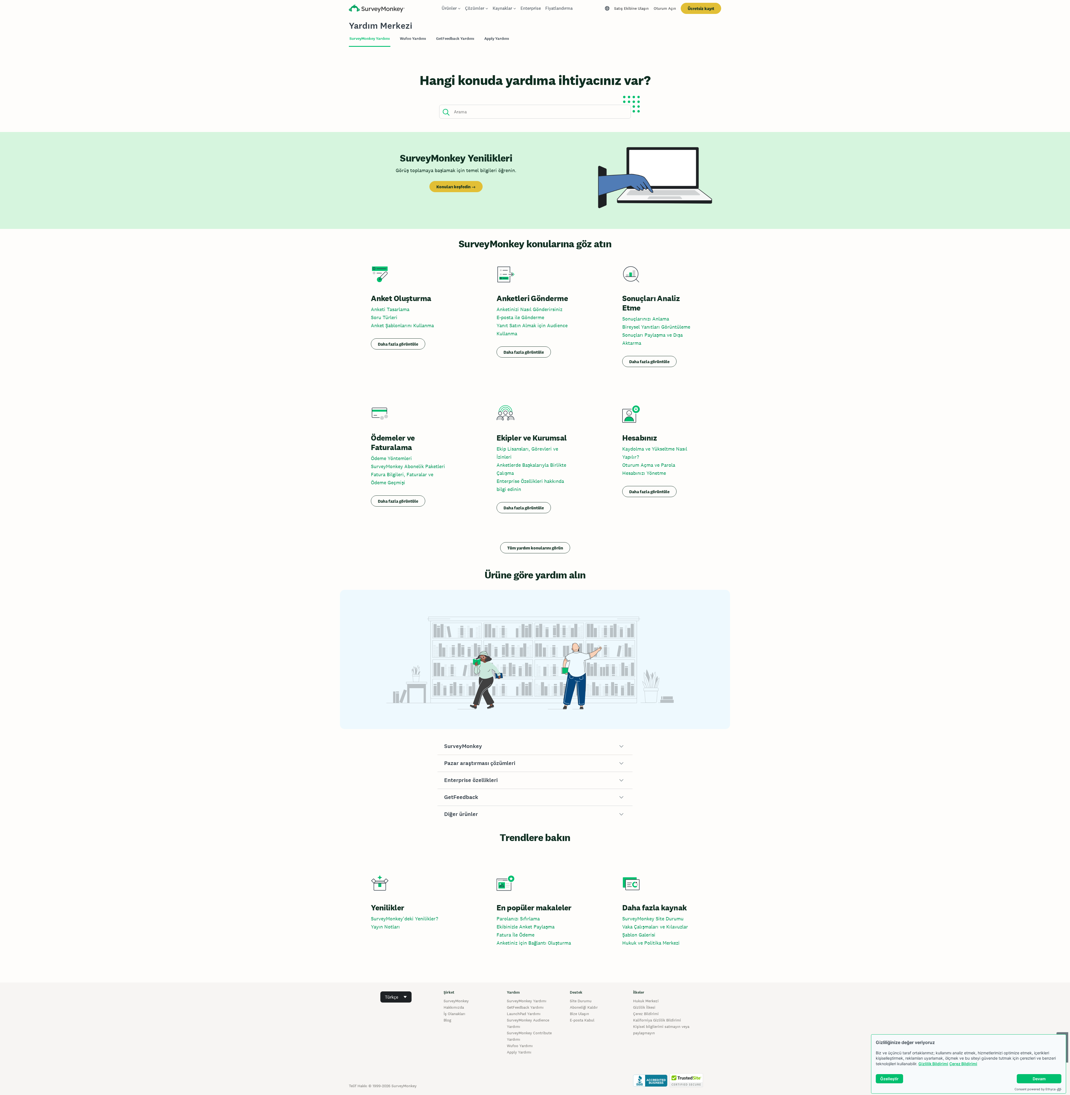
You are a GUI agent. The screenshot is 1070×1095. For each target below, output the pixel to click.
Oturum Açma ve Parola (648, 465)
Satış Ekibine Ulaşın (631, 8)
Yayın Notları (385, 926)
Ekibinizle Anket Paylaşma (526, 926)
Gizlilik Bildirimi (933, 1063)
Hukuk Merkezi (646, 1000)
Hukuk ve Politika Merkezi (651, 943)
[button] (535, 746)
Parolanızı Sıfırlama (518, 918)
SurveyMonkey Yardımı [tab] (369, 38)
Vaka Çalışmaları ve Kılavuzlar (655, 926)
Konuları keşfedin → (456, 186)
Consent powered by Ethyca (1035, 1089)
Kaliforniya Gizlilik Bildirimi (657, 1020)
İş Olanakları (454, 1013)
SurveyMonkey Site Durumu (653, 918)
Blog (447, 1020)
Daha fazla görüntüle (398, 344)
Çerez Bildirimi (963, 1063)
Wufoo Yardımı (520, 1045)
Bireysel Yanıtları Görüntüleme (656, 327)
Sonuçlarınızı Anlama (645, 319)
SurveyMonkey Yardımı (526, 1000)
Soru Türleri (384, 317)
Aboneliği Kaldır (584, 1007)
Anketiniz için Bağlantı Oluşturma (534, 943)
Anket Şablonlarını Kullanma (402, 325)
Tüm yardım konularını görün (535, 548)
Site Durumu (581, 1000)
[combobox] (396, 997)
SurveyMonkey (456, 1000)
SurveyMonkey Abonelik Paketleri (408, 466)
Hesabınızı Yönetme (644, 473)
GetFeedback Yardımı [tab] (455, 38)
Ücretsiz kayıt (701, 8)
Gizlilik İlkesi (644, 1007)
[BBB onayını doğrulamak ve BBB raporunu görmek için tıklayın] (650, 1085)
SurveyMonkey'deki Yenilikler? (404, 918)
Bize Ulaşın (579, 1013)
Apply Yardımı (519, 1052)
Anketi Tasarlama (390, 309)
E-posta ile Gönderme (520, 317)
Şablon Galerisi (638, 935)
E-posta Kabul (582, 1020)
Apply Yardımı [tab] (496, 38)
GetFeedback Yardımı (525, 1007)
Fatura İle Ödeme (515, 935)
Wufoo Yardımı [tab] (413, 38)
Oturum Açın (665, 8)
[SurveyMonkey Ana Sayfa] (377, 9)
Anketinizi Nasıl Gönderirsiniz (529, 309)
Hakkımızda (454, 1007)
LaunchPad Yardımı (524, 1013)
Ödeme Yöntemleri (391, 458)
